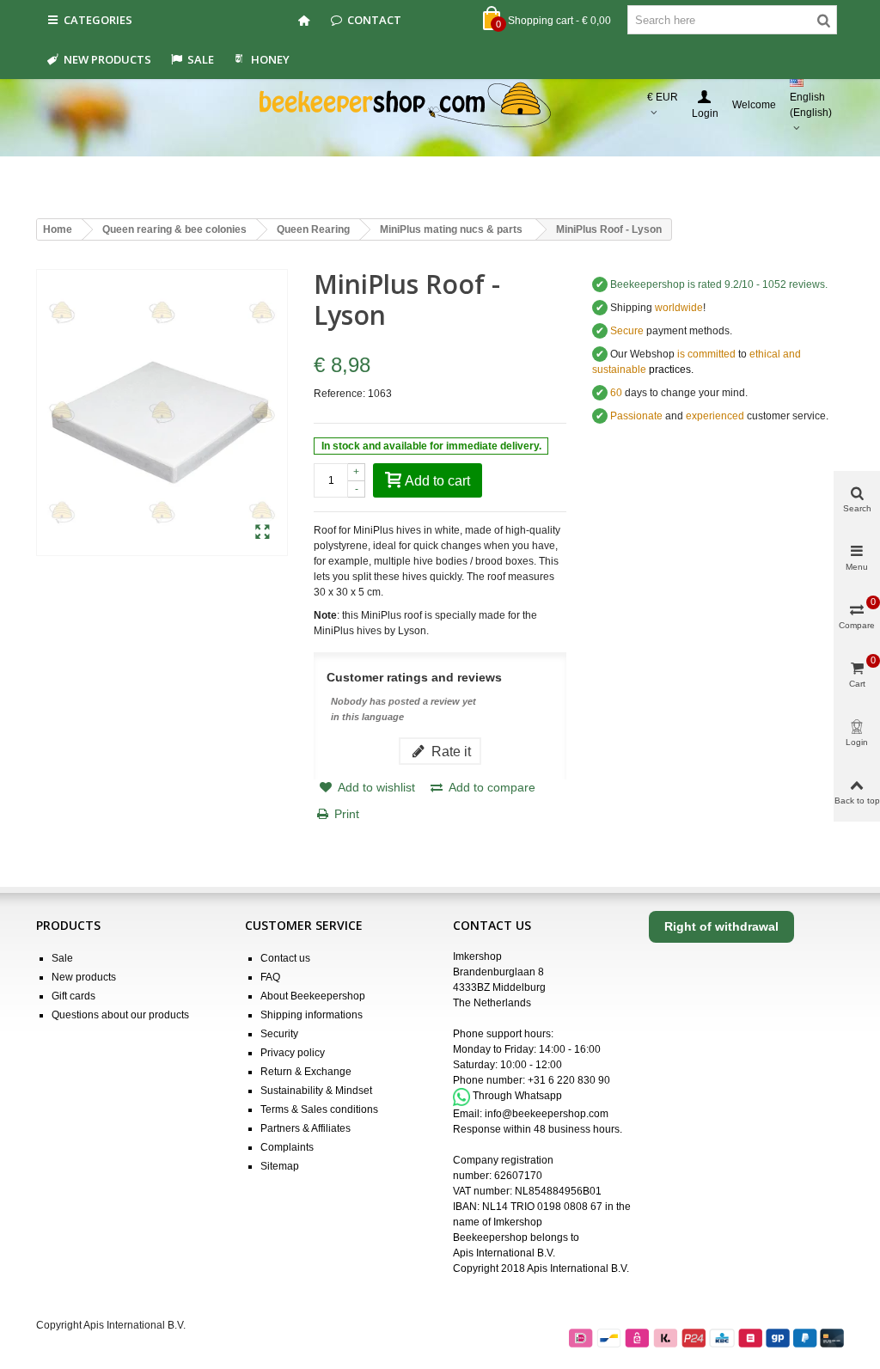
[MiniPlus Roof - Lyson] (262, 533)
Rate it (449, 751)
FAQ (270, 977)
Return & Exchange (305, 1072)
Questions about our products (120, 1015)
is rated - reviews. (719, 284)
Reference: (339, 394)
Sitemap (279, 1166)
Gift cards (73, 996)
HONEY (270, 59)
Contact (374, 20)
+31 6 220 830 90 (569, 1080)
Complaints (287, 1147)
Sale (62, 958)
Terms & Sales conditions (319, 1109)
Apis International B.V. (504, 1253)
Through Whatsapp (517, 1097)
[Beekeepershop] (440, 105)
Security (279, 1034)
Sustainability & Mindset (316, 1091)
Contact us (285, 958)
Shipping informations (311, 1015)
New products (107, 59)
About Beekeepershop (312, 996)
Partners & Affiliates (305, 1128)
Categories (98, 20)
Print (346, 814)
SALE (200, 59)
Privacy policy (292, 1053)
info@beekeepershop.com (546, 1114)
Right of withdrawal (721, 926)
